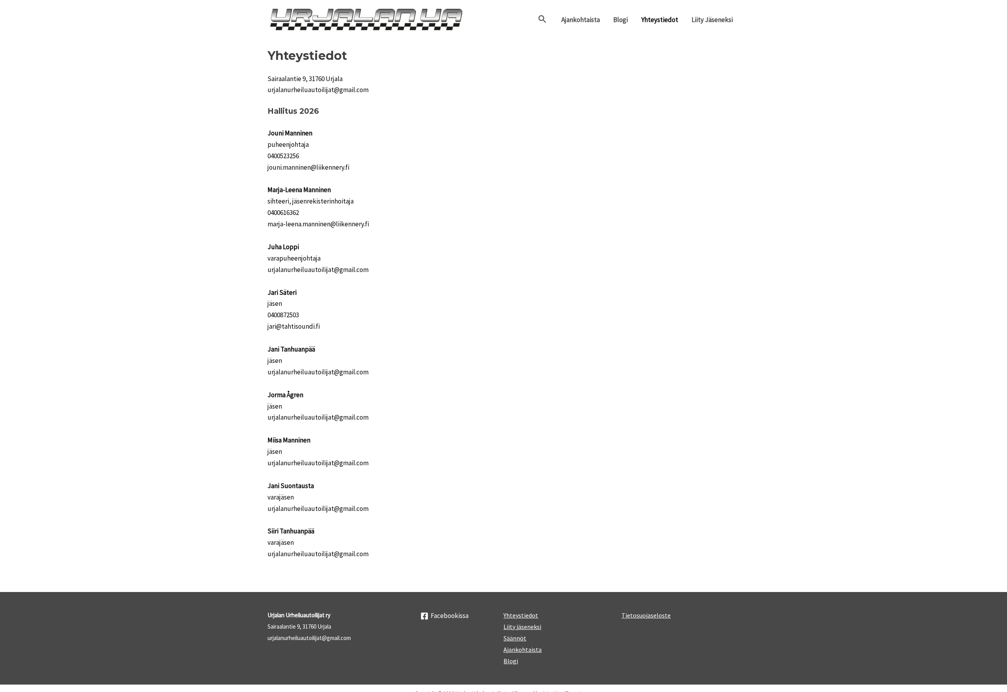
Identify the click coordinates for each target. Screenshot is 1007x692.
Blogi (620, 19)
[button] (542, 19)
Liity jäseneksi (712, 19)
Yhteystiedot (659, 19)
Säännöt (515, 638)
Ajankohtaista (580, 19)
